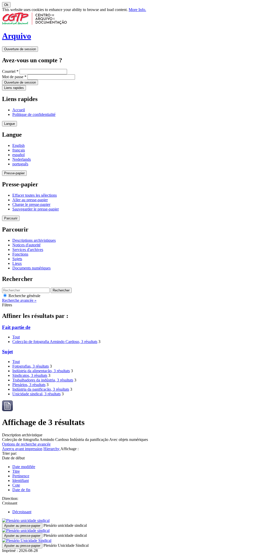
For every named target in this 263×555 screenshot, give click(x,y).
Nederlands (21, 159)
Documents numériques (31, 268)
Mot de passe (14, 77)
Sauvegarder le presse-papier (35, 209)
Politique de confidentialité (33, 114)
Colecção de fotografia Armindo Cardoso (54, 341)
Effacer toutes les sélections (34, 195)
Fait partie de (16, 327)
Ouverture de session (20, 49)
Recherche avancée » (19, 300)
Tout (16, 337)
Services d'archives (27, 249)
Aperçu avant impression (22, 449)
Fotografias (30, 366)
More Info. (137, 9)
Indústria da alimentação (41, 371)
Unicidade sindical (36, 394)
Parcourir (10, 218)
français (18, 150)
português (20, 164)
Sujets (17, 259)
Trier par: (9, 453)
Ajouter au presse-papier (22, 526)
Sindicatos (29, 375)
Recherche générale (23, 296)
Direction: (10, 498)
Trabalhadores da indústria (42, 380)
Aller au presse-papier (30, 200)
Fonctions (20, 254)
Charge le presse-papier (31, 204)
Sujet (7, 351)
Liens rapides (14, 88)
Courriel (10, 71)
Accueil (18, 110)
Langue (9, 124)
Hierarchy (51, 449)
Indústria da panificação (40, 389)
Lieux (17, 263)
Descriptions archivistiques (34, 240)
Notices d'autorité (26, 245)
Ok (6, 5)
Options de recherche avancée (26, 444)
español (18, 155)
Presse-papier (14, 173)
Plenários (28, 384)
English (18, 145)
